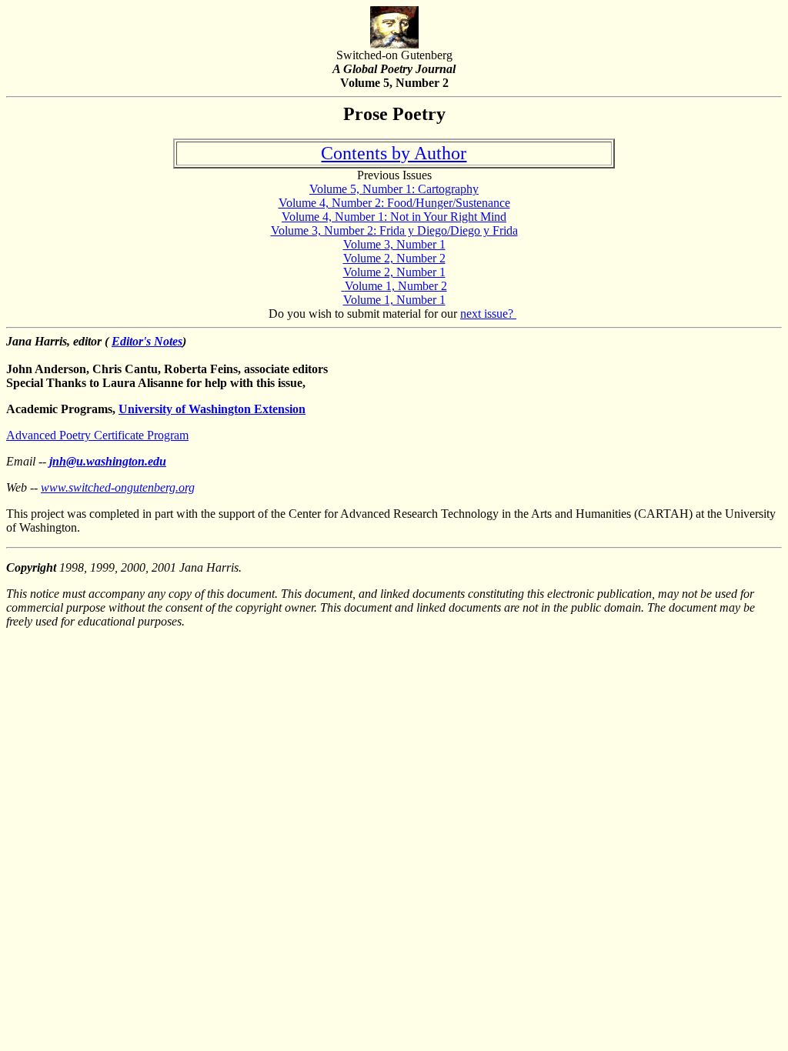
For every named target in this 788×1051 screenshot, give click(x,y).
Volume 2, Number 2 (394, 258)
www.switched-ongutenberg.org (118, 487)
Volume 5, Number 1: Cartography (394, 188)
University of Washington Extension (212, 408)
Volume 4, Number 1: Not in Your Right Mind (394, 216)
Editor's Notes (147, 341)
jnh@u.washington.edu (107, 461)
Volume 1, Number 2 (396, 285)
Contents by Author (393, 153)
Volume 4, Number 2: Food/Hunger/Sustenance (394, 202)
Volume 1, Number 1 (394, 299)
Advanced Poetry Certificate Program (97, 435)
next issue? (488, 313)
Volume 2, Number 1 (394, 272)
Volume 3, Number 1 (394, 244)
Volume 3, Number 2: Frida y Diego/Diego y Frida (394, 230)
